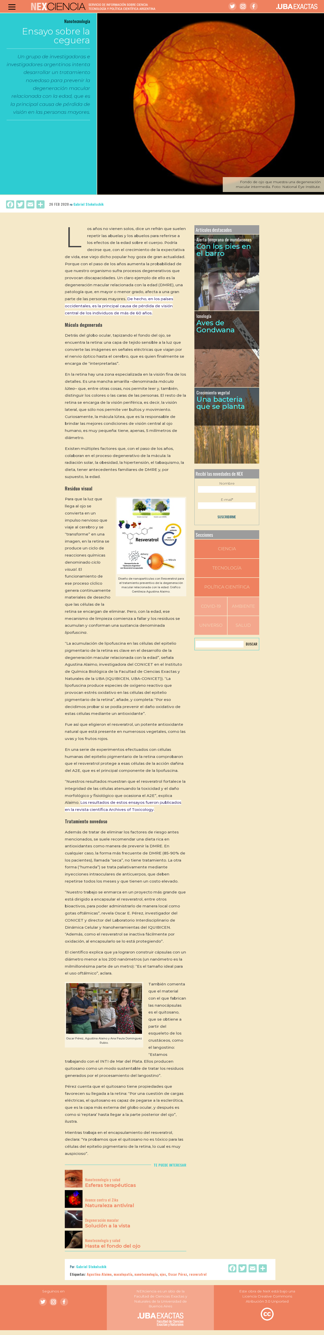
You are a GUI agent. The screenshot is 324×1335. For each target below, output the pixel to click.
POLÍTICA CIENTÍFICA (227, 586)
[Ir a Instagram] (243, 6)
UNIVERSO (210, 625)
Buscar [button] (251, 643)
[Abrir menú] (12, 7)
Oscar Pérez (177, 1274)
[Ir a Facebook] (254, 6)
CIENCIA (227, 548)
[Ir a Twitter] (232, 6)
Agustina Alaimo (99, 1274)
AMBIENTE (243, 606)
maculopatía (123, 1274)
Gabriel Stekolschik (88, 204)
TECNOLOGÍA (226, 567)
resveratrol (198, 1274)
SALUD (243, 625)
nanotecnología (146, 1274)
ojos (163, 1274)
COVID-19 (211, 606)
